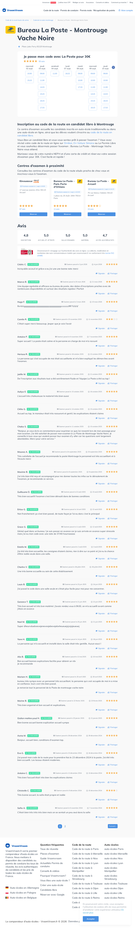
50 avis (42, 61)
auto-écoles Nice (113, 858)
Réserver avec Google (52, 894)
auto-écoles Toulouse (115, 883)
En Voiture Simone (84, 143)
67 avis (22, 209)
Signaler (101, 273)
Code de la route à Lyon (85, 863)
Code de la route (51, 10)
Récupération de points (104, 10)
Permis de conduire (69, 10)
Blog (131, 2)
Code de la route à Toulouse (87, 883)
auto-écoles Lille (113, 893)
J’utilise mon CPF (64, 2)
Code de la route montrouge (43, 20)
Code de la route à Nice (85, 858)
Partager (114, 273)
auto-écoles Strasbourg (110, 877)
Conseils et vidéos (102, 2)
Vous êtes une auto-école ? (55, 880)
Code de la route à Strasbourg (82, 877)
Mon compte (127, 10)
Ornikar (68, 143)
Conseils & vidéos (49, 871)
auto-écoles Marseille (116, 853)
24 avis (90, 209)
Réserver (33, 214)
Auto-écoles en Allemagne (24, 887)
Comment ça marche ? (119, 2)
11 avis (56, 209)
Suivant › (112, 826)
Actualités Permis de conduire (51, 865)
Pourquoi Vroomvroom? (53, 875)
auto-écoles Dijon (113, 888)
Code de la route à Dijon (85, 888)
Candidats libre (48, 889)
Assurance (90, 2)
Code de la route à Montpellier (82, 869)
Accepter (91, 919)
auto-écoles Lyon (113, 863)
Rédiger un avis (78, 2)
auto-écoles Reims (114, 897)
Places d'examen (49, 853)
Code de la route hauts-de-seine (17, 20)
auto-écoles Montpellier (110, 869)
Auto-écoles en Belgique (23, 897)
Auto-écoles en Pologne (23, 892)
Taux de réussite (49, 848)
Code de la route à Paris (85, 848)
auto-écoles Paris (114, 848)
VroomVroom (14, 10)
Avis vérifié (34, 264)
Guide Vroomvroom (50, 858)
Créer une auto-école (51, 885)
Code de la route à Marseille (87, 853)
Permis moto (86, 10)
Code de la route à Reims (86, 897)
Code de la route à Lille (84, 893)
